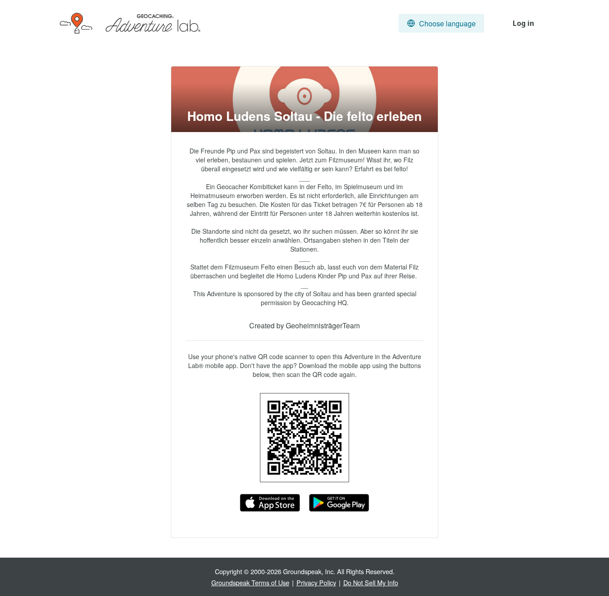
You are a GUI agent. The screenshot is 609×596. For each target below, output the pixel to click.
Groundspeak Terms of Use (250, 582)
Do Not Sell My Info (370, 582)
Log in (523, 23)
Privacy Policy (316, 582)
